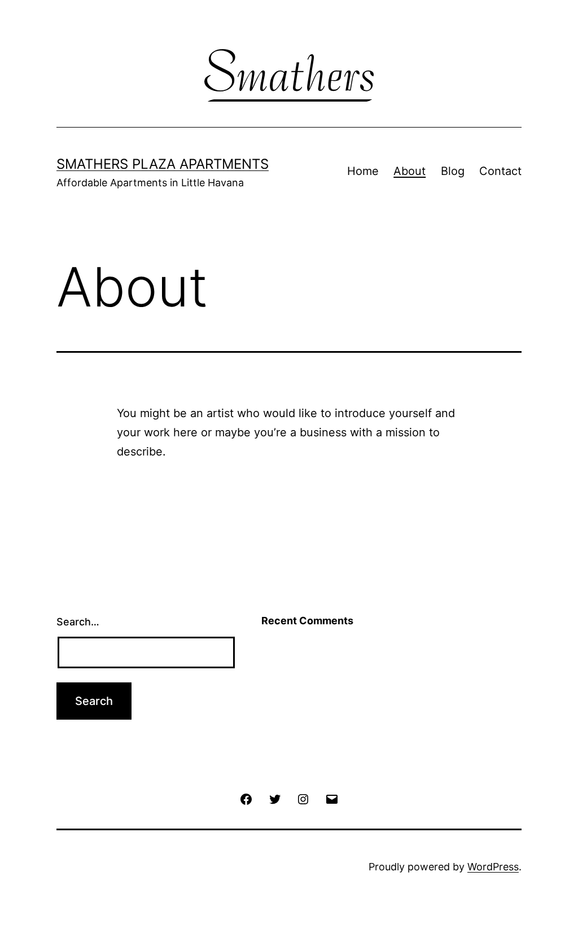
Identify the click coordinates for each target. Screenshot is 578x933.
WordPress (493, 867)
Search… (77, 622)
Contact (500, 171)
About (409, 171)
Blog (453, 171)
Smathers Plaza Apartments (162, 164)
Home (363, 171)
